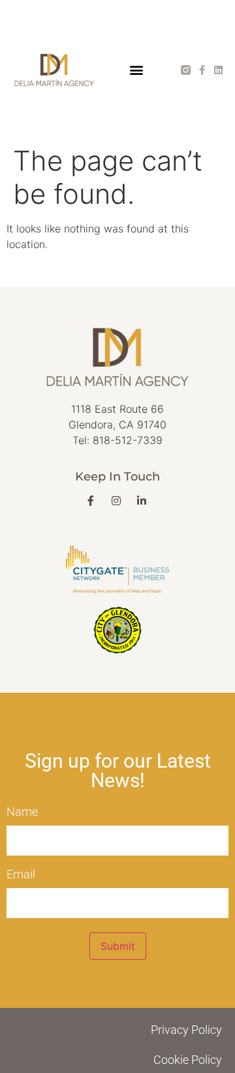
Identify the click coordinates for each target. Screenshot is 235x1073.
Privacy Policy (186, 1030)
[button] (136, 70)
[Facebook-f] (202, 70)
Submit (118, 946)
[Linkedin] (218, 70)
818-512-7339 (128, 440)
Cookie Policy (187, 1059)
